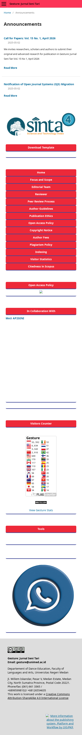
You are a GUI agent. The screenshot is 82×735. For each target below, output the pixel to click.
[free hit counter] (41, 503)
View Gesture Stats (41, 510)
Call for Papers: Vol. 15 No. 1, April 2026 (29, 38)
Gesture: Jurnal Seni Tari (25, 4)
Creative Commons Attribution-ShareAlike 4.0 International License (39, 696)
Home (7, 12)
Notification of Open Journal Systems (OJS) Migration (39, 84)
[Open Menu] (4, 4)
